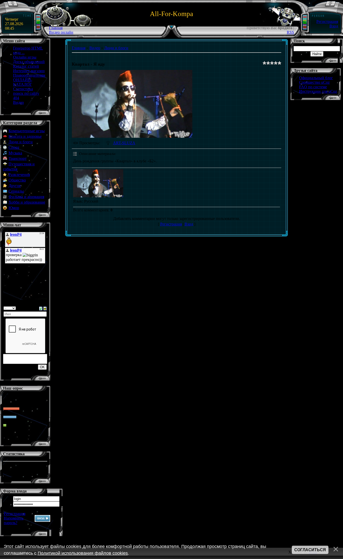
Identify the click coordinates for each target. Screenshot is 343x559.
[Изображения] (98, 183)
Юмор (14, 208)
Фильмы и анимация (26, 197)
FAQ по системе (313, 87)
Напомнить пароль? (13, 520)
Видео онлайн (61, 32)
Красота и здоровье (25, 136)
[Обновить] (40, 308)
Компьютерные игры (27, 131)
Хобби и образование (27, 202)
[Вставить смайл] (45, 308)
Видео (94, 48)
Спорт (14, 147)
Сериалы (16, 191)
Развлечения (19, 174)
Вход (333, 26)
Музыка (15, 153)
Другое (15, 185)
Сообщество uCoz (314, 82)
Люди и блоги (21, 142)
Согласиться (310, 550)
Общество (17, 180)
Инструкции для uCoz (318, 91)
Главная (56, 28)
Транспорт (18, 158)
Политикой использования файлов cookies (83, 553)
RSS (290, 32)
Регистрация (327, 21)
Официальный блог (316, 78)
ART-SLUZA (124, 143)
